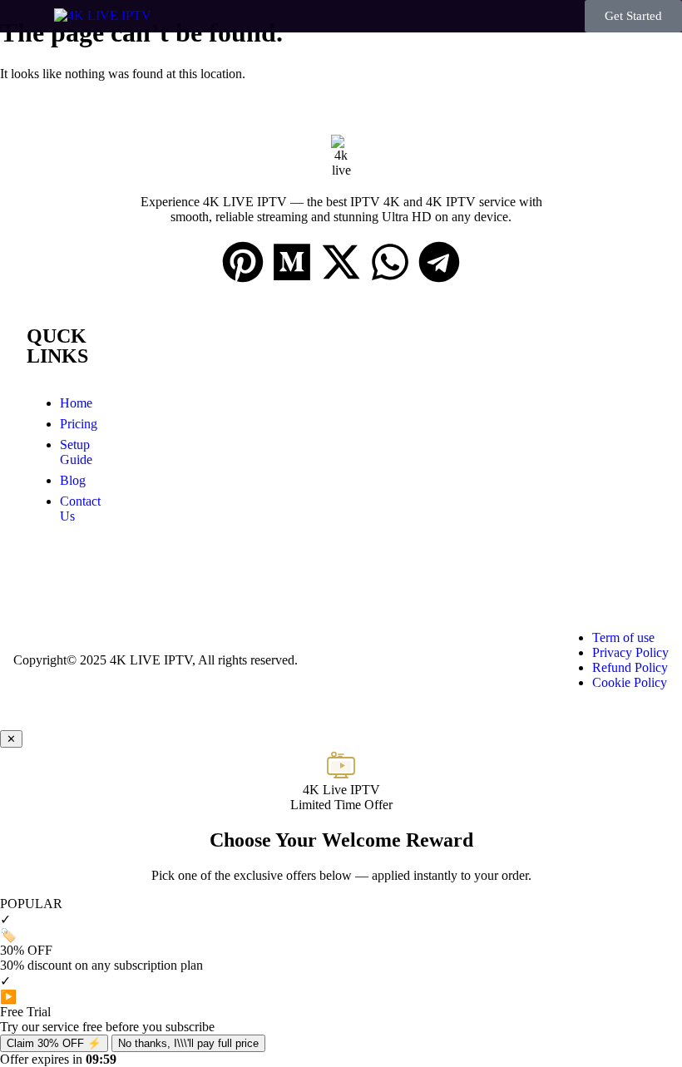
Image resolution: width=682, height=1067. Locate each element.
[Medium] (292, 262)
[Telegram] (439, 262)
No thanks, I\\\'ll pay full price (188, 1043)
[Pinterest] (243, 262)
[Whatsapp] (390, 262)
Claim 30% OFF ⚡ (54, 1043)
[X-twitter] (341, 262)
